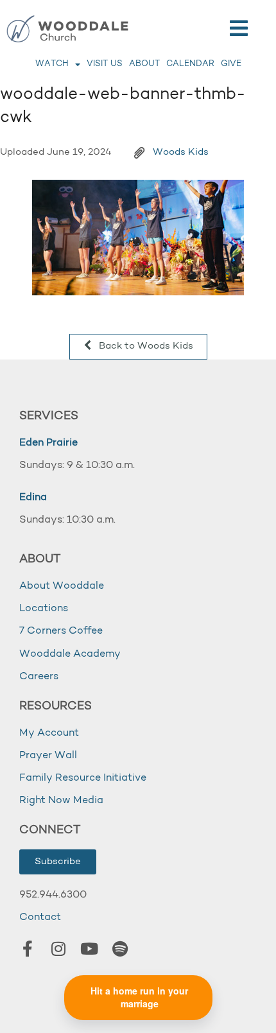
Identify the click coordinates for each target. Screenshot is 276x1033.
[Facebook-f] (27, 948)
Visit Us (105, 64)
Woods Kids (181, 152)
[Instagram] (58, 948)
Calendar (190, 64)
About (144, 64)
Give (231, 64)
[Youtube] (89, 948)
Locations (43, 608)
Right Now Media (61, 800)
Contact (40, 917)
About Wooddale (61, 586)
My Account (49, 733)
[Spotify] (120, 948)
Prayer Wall (48, 756)
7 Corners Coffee (61, 631)
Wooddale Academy (70, 654)
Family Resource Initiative (82, 778)
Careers (38, 677)
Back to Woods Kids (144, 346)
